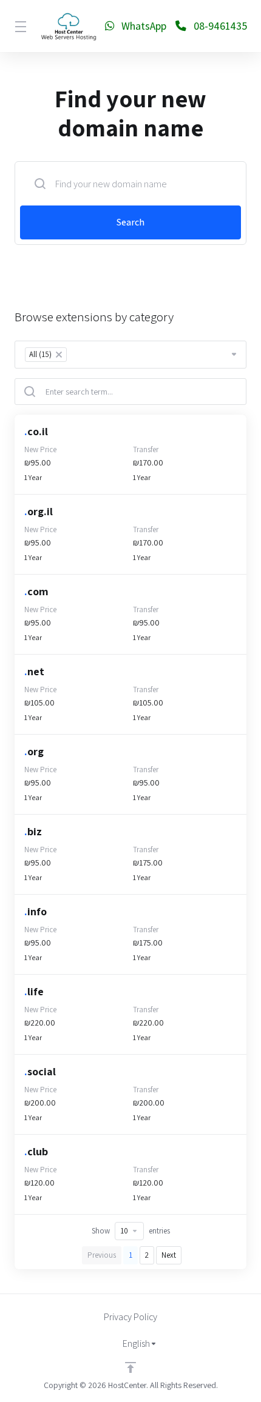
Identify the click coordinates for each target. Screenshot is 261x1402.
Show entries (131, 1231)
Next (168, 1255)
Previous (101, 1255)
